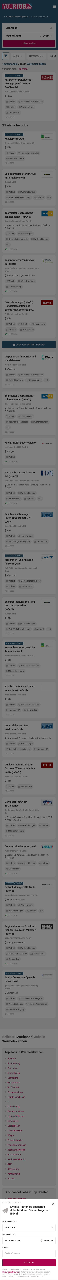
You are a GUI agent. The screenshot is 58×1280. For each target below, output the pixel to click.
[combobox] (26, 1227)
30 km (47, 1240)
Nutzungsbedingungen (11, 1272)
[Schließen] (53, 1203)
